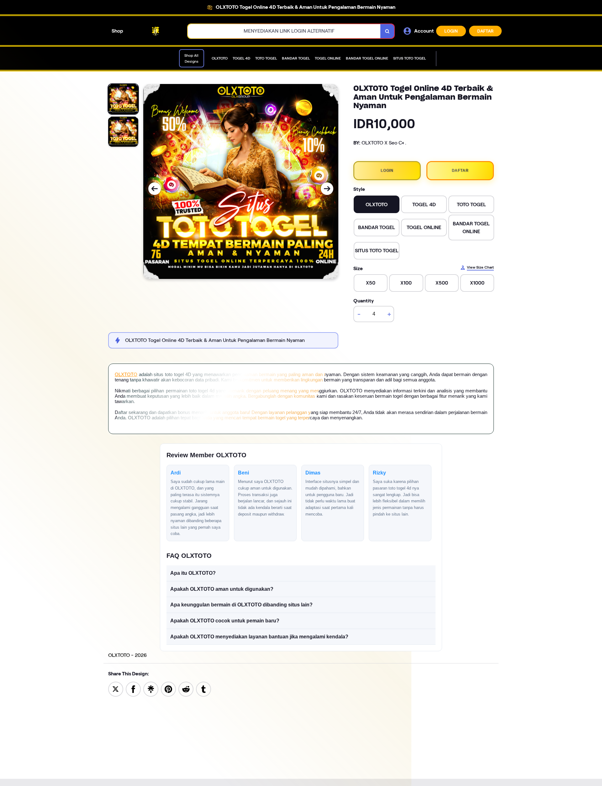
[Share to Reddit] (185, 688)
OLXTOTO (126, 374)
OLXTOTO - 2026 (127, 655)
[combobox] (284, 31)
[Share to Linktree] (150, 688)
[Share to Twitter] (115, 688)
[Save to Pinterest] (168, 688)
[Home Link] (155, 31)
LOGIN (451, 31)
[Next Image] (327, 188)
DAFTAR (485, 31)
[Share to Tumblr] (203, 688)
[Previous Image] (154, 188)
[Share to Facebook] (133, 688)
